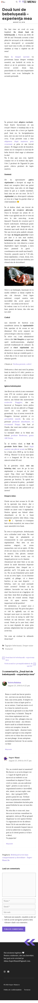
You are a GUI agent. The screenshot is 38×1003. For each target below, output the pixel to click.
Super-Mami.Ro (14, 503)
